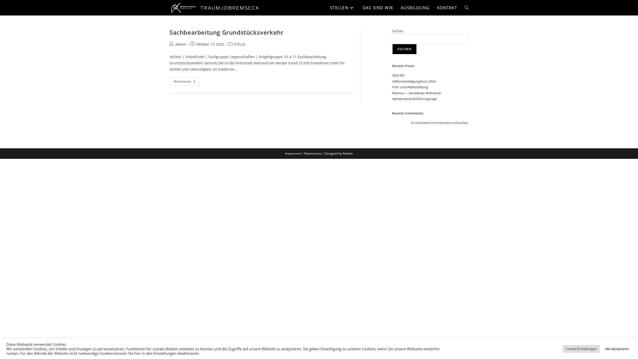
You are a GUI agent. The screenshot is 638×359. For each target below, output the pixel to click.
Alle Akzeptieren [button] (617, 349)
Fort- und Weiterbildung (410, 87)
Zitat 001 (398, 75)
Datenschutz (312, 153)
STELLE (239, 44)
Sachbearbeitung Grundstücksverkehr (226, 32)
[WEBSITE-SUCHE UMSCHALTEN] (466, 7)
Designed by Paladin (339, 153)
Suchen (397, 31)
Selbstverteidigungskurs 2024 (414, 81)
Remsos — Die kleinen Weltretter (416, 93)
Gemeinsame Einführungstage (414, 98)
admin (180, 44)
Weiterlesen (187, 80)
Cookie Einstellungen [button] (581, 349)
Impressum (293, 153)
